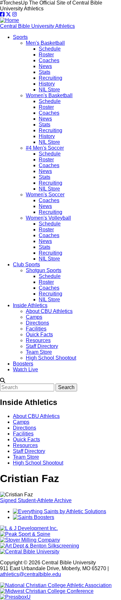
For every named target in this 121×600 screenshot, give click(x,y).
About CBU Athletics (49, 311)
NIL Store (49, 89)
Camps (34, 317)
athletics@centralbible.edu (30, 574)
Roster (46, 54)
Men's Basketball (45, 43)
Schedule (50, 49)
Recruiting (50, 78)
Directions (37, 323)
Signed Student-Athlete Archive (36, 500)
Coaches (49, 60)
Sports (20, 37)
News (45, 66)
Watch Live (25, 369)
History (47, 84)
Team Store (39, 352)
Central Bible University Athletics (37, 26)
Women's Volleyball (48, 218)
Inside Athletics (30, 305)
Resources (38, 340)
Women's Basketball (49, 95)
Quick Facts (39, 334)
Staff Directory (42, 346)
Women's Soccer (45, 194)
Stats (44, 72)
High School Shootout (51, 358)
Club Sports (26, 264)
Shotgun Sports (43, 270)
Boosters (23, 363)
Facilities (36, 328)
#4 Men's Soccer (45, 148)
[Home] (9, 20)
